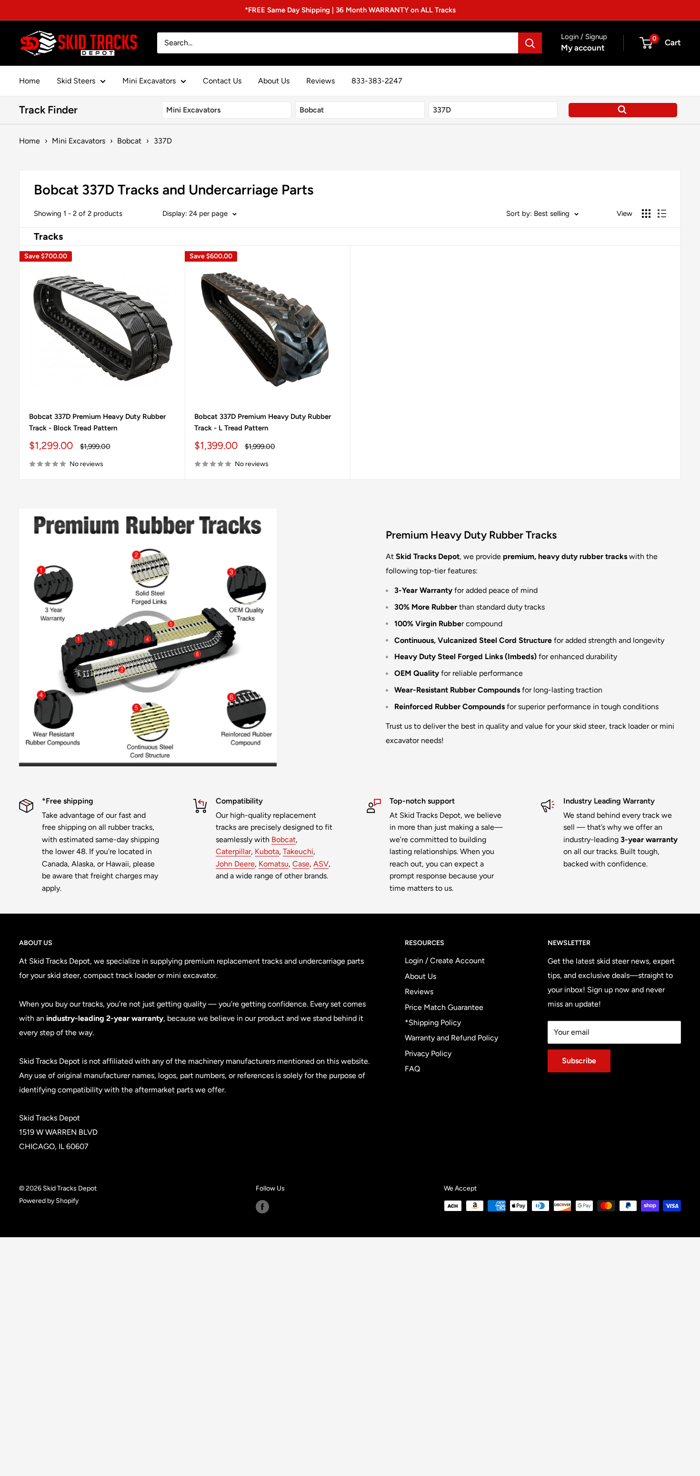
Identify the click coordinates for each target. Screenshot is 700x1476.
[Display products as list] (662, 213)
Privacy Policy (428, 1053)
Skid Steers (76, 80)
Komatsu (274, 863)
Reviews (320, 80)
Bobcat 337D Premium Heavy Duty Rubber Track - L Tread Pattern (262, 422)
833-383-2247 (376, 80)
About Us (274, 80)
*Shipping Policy (433, 1022)
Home (29, 80)
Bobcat (129, 140)
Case (301, 863)
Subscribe (579, 1060)
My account (583, 47)
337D (163, 140)
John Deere (235, 863)
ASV (321, 863)
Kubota (267, 851)
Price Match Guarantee (444, 1007)
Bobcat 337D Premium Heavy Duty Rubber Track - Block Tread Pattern (97, 422)
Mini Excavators (149, 80)
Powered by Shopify (49, 1201)
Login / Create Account (445, 960)
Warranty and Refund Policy (451, 1037)
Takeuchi (298, 851)
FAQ (412, 1068)
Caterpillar (233, 851)
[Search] (530, 42)
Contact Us (222, 80)
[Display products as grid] (646, 213)
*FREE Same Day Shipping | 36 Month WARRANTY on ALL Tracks (350, 10)
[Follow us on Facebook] (262, 1206)
